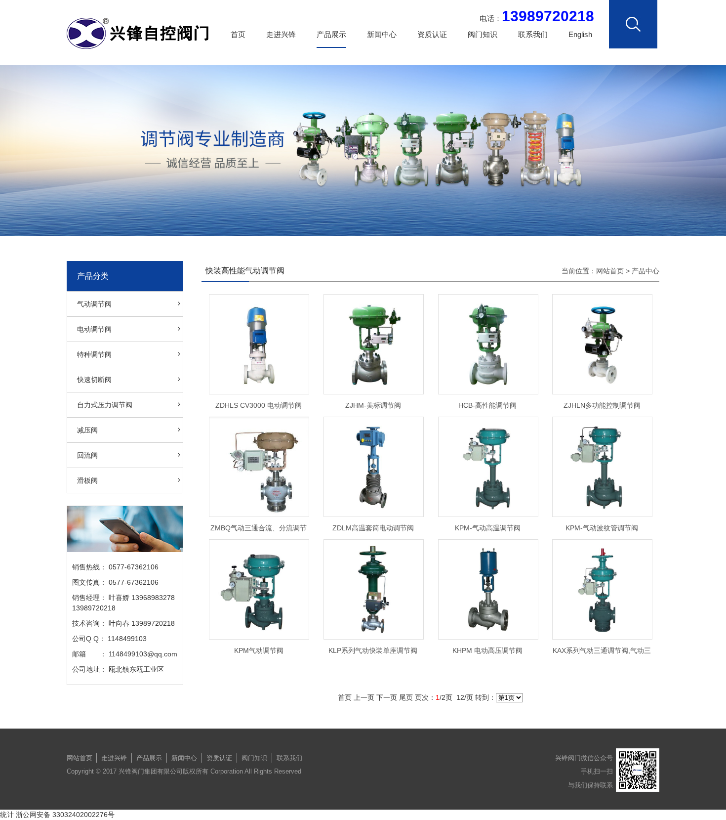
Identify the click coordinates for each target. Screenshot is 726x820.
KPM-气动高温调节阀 (488, 528)
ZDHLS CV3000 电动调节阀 (258, 405)
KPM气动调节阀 (258, 650)
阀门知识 (482, 34)
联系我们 (533, 34)
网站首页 (610, 271)
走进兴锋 (281, 34)
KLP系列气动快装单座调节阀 (372, 650)
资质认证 (432, 34)
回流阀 (87, 455)
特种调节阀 (94, 354)
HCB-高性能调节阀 (487, 405)
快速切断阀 (94, 380)
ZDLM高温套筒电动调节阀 (373, 528)
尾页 (406, 697)
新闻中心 (382, 34)
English (580, 34)
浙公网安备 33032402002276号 (65, 815)
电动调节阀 (94, 329)
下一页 (386, 697)
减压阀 (87, 430)
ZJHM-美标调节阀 (373, 405)
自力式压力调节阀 (104, 405)
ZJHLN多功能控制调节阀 (602, 405)
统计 (7, 815)
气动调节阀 (94, 304)
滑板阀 (87, 480)
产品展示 (331, 34)
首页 (238, 34)
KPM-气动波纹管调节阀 (601, 528)
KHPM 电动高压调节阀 (487, 650)
